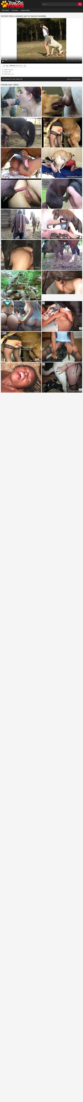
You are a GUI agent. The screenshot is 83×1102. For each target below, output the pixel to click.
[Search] (80, 4)
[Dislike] (24, 65)
